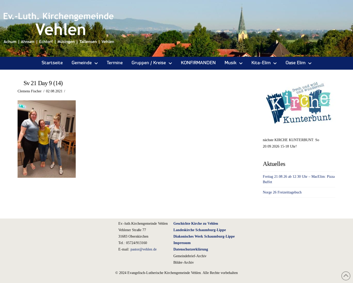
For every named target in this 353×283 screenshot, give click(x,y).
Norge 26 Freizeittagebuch (282, 192)
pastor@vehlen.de (144, 249)
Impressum (182, 243)
